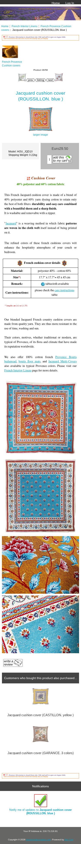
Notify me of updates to (40, 811)
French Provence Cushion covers (12, 63)
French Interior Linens (24, 26)
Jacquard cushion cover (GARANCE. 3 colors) (41, 753)
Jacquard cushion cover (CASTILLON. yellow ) (40, 715)
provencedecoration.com (38, 839)
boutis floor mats (29, 361)
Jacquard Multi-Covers (62, 361)
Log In (69, 3)
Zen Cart (69, 839)
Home (56, 3)
